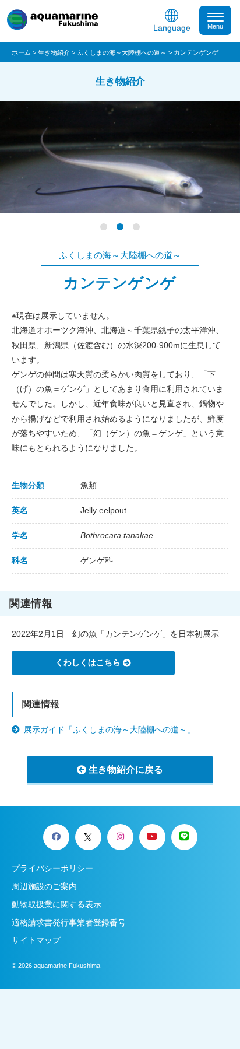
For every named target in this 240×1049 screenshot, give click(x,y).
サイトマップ (36, 940)
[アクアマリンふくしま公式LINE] (184, 837)
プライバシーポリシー (52, 868)
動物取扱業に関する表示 (56, 904)
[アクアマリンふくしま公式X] (88, 837)
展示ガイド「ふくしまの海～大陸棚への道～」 (109, 729)
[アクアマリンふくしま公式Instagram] (120, 837)
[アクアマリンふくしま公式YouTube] (152, 837)
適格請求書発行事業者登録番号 (69, 922)
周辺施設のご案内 (44, 886)
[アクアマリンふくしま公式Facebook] (56, 837)
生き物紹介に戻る (126, 769)
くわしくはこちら (88, 662)
